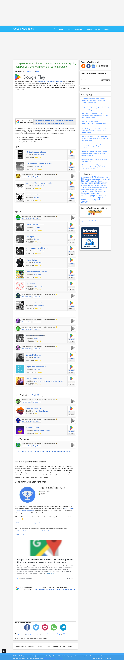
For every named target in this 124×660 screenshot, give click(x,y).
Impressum (84, 221)
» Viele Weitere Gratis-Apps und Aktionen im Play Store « (45, 451)
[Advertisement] (15, 12)
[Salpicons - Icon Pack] (20, 411)
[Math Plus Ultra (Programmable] (20, 186)
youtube (85, 202)
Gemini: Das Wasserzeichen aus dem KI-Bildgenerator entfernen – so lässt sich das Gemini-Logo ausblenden (94, 100)
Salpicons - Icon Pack (34, 408)
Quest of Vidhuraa (33, 355)
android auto (104, 177)
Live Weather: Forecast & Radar (38, 164)
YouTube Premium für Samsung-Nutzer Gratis (50, 81)
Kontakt (91, 221)
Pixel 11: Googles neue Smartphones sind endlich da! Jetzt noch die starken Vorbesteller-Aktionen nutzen (95, 130)
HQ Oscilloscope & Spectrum (37, 152)
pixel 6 (99, 195)
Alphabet (97, 29)
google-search (100, 183)
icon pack (44, 634)
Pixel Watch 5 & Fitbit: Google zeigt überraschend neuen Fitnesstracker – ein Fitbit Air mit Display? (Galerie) (95, 115)
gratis (38, 634)
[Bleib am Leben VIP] (20, 305)
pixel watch (103, 195)
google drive (96, 187)
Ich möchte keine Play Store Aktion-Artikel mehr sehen (27, 530)
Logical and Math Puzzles (36, 367)
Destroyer (30, 236)
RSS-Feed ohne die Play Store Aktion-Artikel (25, 534)
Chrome (69, 29)
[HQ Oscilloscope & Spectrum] (20, 154)
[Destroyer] (20, 239)
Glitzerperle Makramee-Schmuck (52, 658)
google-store (84, 185)
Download (71, 155)
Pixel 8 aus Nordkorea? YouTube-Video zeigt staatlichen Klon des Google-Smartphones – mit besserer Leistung (95, 108)
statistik (83, 200)
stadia (105, 198)
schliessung (89, 198)
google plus (100, 191)
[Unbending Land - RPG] (20, 227)
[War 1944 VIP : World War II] (20, 251)
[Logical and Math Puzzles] (20, 369)
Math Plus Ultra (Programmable (39, 183)
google (92, 181)
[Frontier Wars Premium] (20, 338)
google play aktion (31, 634)
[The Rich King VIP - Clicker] (20, 274)
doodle (98, 179)
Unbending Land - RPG (35, 224)
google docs (91, 187)
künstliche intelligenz (102, 193)
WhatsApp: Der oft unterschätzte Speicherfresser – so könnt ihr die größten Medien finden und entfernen (94, 123)
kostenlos (50, 634)
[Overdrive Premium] (20, 381)
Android (61, 29)
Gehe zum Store (26, 177)
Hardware (89, 29)
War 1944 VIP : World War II (37, 248)
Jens (37, 71)
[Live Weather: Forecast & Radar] (20, 166)
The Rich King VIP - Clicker (36, 272)
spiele (63, 634)
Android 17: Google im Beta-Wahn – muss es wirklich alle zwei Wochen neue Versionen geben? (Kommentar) (94, 153)
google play (99, 189)
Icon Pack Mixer (34, 395)
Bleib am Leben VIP (33, 303)
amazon (88, 177)
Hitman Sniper (32, 260)
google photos (91, 189)
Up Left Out (30, 283)
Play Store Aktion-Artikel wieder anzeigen (49, 530)
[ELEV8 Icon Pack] (20, 430)
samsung (83, 198)
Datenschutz (98, 221)
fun (103, 179)
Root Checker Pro (33, 195)
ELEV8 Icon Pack (32, 427)
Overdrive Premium (34, 378)
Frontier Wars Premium (35, 335)
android (95, 176)
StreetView (89, 200)
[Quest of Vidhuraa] (20, 357)
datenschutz (88, 179)
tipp (93, 200)
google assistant (94, 185)
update (97, 200)
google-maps (87, 183)
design (93, 179)
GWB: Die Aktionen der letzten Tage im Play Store (30, 523)
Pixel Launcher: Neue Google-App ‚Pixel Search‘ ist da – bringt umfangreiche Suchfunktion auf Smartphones (93, 146)
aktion (83, 177)
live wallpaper (57, 634)
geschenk (22, 634)
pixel (95, 196)
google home (84, 189)
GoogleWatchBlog (23, 28)
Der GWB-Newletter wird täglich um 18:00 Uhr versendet (93, 76)
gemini (107, 179)
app (18, 634)
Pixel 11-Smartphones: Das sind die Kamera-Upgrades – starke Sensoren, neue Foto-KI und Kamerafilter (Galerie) (95, 138)
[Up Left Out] (20, 286)
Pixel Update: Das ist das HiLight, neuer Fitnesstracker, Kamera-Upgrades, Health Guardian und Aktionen (93, 166)
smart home (95, 198)
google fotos (103, 187)
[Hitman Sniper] (20, 262)
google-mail (99, 181)
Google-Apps (78, 29)
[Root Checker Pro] (20, 197)
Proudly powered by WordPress (102, 658)
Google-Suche (36, 177)
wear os (103, 200)
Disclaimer (107, 221)
